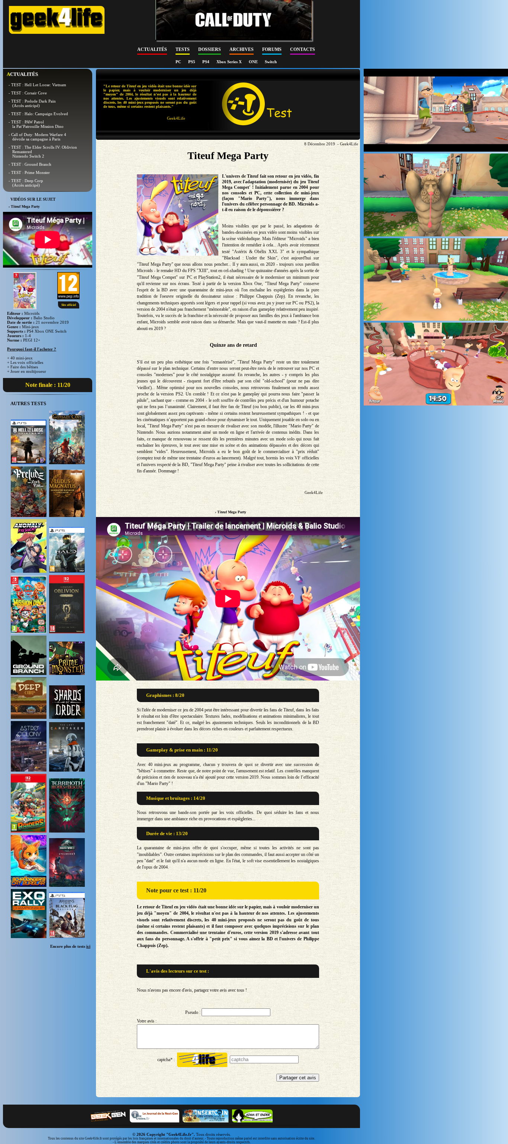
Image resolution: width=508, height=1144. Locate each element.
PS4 (206, 61)
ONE (254, 61)
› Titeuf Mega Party (230, 512)
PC (179, 61)
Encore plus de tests (70, 946)
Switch (271, 61)
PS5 (192, 61)
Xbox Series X (229, 61)
